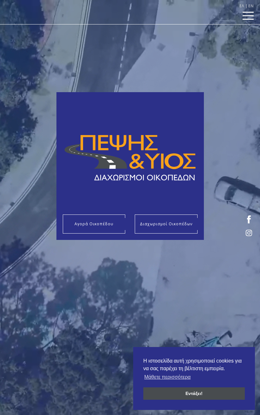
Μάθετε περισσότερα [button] (167, 377)
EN (251, 6)
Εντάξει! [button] (194, 393)
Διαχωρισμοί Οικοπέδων (166, 224)
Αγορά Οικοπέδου (94, 224)
